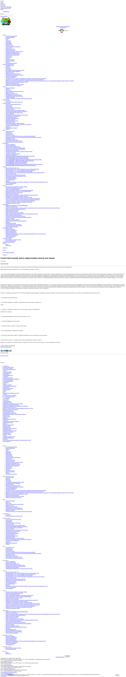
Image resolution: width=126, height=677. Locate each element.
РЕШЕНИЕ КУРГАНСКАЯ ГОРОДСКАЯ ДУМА (17, 157)
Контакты (8, 126)
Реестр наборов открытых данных (13, 239)
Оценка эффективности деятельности (14, 112)
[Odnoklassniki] (3, 351)
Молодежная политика (8, 410)
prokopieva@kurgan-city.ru (9, 668)
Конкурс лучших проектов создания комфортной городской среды (18, 408)
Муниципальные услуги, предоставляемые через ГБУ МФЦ (19, 171)
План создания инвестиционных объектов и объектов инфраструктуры (22, 213)
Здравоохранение (7, 401)
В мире (4, 390)
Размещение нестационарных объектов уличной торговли (19, 197)
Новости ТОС (6, 415)
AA (1, 4)
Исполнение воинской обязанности (11, 404)
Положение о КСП (10, 131)
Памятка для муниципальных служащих (15, 84)
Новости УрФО (6, 416)
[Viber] (10, 351)
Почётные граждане (10, 49)
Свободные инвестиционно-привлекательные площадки (18, 217)
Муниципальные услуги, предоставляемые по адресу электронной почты (22, 169)
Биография (8, 100)
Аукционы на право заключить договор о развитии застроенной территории (23, 198)
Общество (5, 420)
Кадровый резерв (10, 65)
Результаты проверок (10, 119)
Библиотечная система (8, 388)
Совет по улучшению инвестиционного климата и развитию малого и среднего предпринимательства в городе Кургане (33, 207)
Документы (5, 143)
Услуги (4, 166)
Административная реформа (12, 118)
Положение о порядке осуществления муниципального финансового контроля (23, 137)
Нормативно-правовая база (12, 235)
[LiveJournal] (7, 351)
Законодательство (10, 72)
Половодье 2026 (6, 426)
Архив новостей (6, 441)
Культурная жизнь (7, 373)
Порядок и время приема (11, 230)
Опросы (7, 62)
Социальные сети (10, 237)
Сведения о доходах (10, 138)
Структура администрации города (13, 104)
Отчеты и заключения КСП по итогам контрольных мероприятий (20, 136)
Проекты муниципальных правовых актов (15, 110)
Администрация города (8, 367)
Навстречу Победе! (7, 384)
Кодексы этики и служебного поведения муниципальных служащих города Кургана (25, 79)
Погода (4, 383)
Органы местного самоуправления (11, 421)
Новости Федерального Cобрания (13, 85)
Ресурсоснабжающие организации (13, 224)
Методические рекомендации (12, 83)
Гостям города (9, 47)
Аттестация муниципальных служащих (14, 74)
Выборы (5, 394)
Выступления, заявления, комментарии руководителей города (17, 440)
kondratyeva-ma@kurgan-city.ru (10, 672)
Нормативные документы (11, 139)
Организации (9, 44)
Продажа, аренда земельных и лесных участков (16, 186)
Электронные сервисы (11, 177)
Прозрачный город (10, 59)
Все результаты (4, 16)
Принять (117, 675)
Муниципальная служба (8, 64)
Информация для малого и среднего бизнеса (13, 403)
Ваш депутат (8, 90)
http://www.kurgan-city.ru (6, 346)
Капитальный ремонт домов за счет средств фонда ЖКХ (18, 191)
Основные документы (11, 152)
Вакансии (8, 66)
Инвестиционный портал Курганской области (16, 220)
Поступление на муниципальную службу (15, 70)
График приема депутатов (11, 93)
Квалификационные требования (13, 71)
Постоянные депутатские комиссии (14, 94)
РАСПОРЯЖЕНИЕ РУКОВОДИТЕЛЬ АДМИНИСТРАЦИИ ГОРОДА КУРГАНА (24, 164)
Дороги (4, 370)
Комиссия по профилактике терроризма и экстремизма (15, 406)
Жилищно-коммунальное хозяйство (11, 378)
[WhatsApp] (9, 351)
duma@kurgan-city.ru (8, 665)
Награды (8, 58)
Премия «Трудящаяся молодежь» (13, 53)
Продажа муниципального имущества (14, 187)
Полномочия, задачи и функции (13, 116)
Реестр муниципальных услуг (12, 167)
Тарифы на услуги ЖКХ (11, 154)
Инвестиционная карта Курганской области (15, 209)
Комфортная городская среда (9, 407)
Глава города (6, 99)
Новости (8, 89)
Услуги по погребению (11, 183)
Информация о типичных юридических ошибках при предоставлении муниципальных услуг (27, 182)
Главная (5, 247)
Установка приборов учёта (9, 436)
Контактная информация (11, 76)
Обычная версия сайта (6, 8)
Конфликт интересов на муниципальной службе (16, 82)
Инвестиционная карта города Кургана (14, 212)
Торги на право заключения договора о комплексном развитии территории (22, 199)
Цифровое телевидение (8, 437)
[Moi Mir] (5, 351)
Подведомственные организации (13, 107)
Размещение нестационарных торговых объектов (17, 196)
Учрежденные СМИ (10, 122)
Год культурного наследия (9, 396)
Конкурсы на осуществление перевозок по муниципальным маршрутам (22, 195)
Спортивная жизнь (7, 371)
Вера (4, 391)
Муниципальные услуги (8, 411)
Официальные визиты (8, 422)
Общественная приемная (11, 127)
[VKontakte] (1, 351)
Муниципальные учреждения (9, 413)
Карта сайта (8, 245)
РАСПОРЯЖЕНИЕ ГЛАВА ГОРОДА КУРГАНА (17, 162)
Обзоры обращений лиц (11, 232)
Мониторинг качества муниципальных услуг (16, 176)
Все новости (6, 366)
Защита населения (10, 113)
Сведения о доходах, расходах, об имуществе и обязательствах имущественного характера (26, 78)
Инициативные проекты (11, 63)
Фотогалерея (8, 56)
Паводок (5, 423)
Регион (4, 435)
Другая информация (10, 179)
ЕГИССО (8, 129)
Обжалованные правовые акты (13, 146)
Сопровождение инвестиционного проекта (15, 216)
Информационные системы (12, 120)
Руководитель (9, 132)
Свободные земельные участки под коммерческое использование (20, 200)
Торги (4, 185)
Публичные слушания (8, 431)
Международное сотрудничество (10, 409)
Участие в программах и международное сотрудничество (18, 124)
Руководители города (10, 50)
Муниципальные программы (12, 150)
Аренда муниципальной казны (13, 189)
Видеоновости (9, 57)
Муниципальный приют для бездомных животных (14, 414)
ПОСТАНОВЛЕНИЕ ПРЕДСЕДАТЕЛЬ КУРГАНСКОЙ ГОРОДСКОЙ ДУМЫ (23, 159)
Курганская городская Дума (9, 369)
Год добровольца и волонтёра (9, 395)
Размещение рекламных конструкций (14, 192)
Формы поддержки (10, 218)
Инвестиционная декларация (12, 210)
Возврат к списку (4, 355)
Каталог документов (10, 144)
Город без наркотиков (8, 381)
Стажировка (8, 69)
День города (6, 400)
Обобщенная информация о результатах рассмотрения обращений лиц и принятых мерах (26, 233)
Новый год (5, 417)
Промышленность (7, 429)
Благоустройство (7, 389)
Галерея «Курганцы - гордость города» (14, 51)
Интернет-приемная (10, 97)
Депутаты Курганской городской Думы (14, 91)
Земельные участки (7, 402)
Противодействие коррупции (12, 54)
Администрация (6, 103)
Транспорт (5, 376)
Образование (6, 374)
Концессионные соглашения (12, 193)
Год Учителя (6, 399)
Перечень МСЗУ (9, 184)
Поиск (4, 243)
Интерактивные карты (11, 240)
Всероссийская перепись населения (11, 393)
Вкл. (8, 7)
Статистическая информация (12, 125)
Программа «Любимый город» (13, 52)
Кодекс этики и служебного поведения (14, 142)
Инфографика (9, 43)
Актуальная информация (11, 36)
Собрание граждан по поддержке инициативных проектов (19, 98)
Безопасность (6, 387)
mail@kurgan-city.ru (8, 661)
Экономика (8, 42)
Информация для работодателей (13, 73)
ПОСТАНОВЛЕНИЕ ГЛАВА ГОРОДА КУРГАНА (17, 158)
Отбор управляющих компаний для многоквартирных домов (19, 190)
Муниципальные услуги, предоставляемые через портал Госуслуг (20, 170)
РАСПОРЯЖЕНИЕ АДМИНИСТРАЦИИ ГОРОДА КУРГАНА (20, 160)
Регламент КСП (9, 133)
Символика (8, 40)
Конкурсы (8, 67)
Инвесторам (6, 204)
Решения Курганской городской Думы (14, 96)
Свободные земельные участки (13, 203)
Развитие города (9, 45)
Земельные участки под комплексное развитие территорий (19, 202)
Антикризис (6, 382)
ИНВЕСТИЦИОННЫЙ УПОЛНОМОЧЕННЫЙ (17, 205)
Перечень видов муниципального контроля (15, 174)
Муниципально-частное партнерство (14, 225)
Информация (6, 11)
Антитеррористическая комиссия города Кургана (17, 114)
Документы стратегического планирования (15, 149)
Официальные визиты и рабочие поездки (15, 123)
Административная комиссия (9, 386)
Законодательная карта (11, 236)
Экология (5, 439)
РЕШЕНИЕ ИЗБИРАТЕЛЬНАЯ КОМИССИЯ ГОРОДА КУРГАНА (21, 165)
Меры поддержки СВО (11, 173)
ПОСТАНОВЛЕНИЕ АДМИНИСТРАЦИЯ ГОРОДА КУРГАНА (20, 156)
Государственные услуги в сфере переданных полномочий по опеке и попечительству (25, 172)
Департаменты (9, 106)
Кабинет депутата (10, 92)
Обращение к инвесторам (11, 206)
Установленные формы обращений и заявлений (16, 111)
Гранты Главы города (8, 377)
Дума (4, 86)
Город (4, 34)
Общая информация (10, 37)
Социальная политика (8, 380)
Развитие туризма (7, 434)
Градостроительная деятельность (13, 46)
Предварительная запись (11, 178)
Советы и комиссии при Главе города (14, 102)
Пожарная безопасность (8, 424)
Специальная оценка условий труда (14, 140)
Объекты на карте (10, 109)
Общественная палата (8, 375)
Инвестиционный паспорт (12, 211)
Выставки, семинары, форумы (12, 219)
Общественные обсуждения (9, 419)
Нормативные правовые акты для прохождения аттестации (19, 151)
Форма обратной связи (11, 223)
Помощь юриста (6, 427)
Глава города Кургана (8, 368)
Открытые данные (7, 238)
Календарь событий (10, 60)
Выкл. (10, 7)
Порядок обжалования (11, 145)
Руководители (9, 105)
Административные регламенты (13, 153)
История (8, 38)
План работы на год (10, 134)
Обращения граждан (7, 227)
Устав (7, 39)
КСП (4, 130)
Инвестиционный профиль (12, 226)
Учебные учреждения (10, 77)
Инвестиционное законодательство (14, 215)
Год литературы (6, 397)
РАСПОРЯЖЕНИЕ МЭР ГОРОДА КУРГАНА (16, 163)
